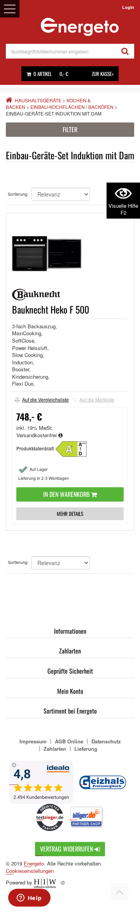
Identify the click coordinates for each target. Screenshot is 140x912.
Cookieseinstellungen (30, 870)
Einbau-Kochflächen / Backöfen (72, 106)
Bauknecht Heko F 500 (50, 309)
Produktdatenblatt (35, 448)
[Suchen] (125, 51)
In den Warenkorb (67, 494)
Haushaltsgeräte (38, 100)
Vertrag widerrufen (67, 848)
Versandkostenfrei (37, 435)
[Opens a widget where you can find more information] (29, 898)
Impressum (33, 741)
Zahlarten (70, 650)
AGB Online (69, 741)
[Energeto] (79, 27)
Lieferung (85, 748)
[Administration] (63, 882)
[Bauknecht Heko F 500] (74, 448)
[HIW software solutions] (46, 882)
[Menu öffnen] (9, 8)
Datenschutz (106, 741)
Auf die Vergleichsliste (45, 399)
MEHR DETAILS (70, 513)
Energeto (34, 863)
